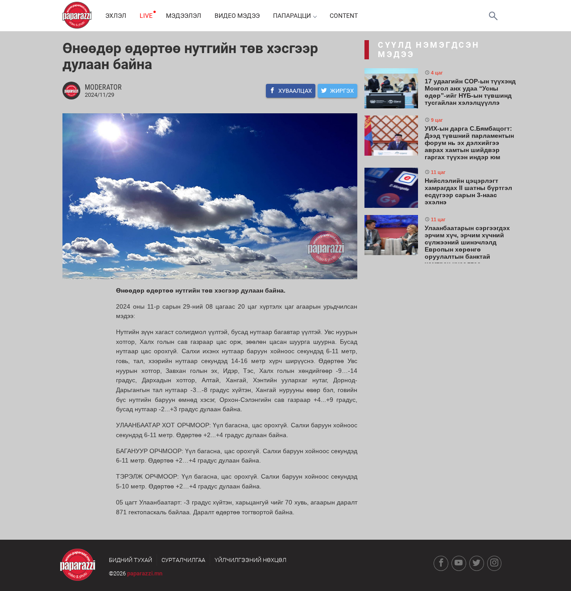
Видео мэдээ (237, 15)
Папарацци (292, 15)
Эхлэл (115, 15)
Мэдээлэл (183, 15)
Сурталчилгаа (183, 560)
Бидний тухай (130, 560)
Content (344, 15)
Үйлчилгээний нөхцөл (250, 560)
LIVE (146, 15)
